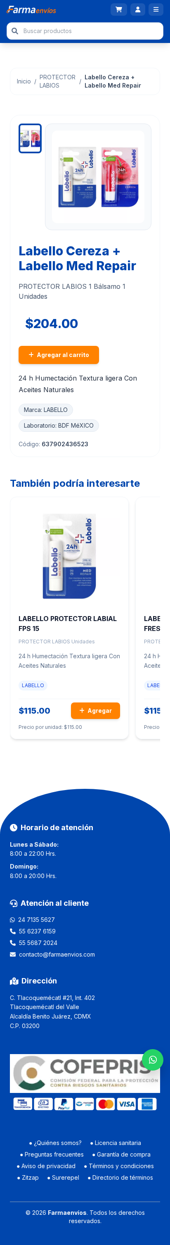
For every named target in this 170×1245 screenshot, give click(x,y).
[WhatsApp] (152, 1060)
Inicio (24, 81)
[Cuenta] (137, 9)
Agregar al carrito (62, 354)
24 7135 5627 (36, 919)
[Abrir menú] (156, 9)
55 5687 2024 (38, 942)
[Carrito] (119, 9)
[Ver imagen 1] (30, 138)
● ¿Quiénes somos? (55, 1142)
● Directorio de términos (120, 1177)
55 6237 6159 (37, 931)
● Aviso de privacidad (46, 1165)
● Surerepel (63, 1177)
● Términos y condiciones (119, 1165)
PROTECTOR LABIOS (58, 81)
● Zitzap (28, 1177)
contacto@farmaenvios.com (57, 954)
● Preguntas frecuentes (52, 1154)
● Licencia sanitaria (115, 1142)
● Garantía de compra (121, 1154)
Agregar (99, 710)
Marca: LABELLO (46, 409)
